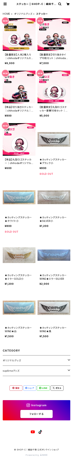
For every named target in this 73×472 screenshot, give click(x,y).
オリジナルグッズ (23, 13)
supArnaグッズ (11, 370)
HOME (6, 13)
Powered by (33, 455)
